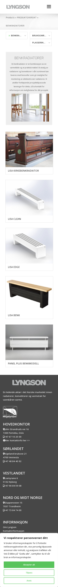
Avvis (29, 580)
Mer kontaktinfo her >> (17, 440)
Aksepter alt (29, 564)
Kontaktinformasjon (13, 530)
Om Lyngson (9, 527)
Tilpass (29, 572)
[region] (29, 560)
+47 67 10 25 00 (12, 436)
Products (10, 17)
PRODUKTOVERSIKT (27, 17)
